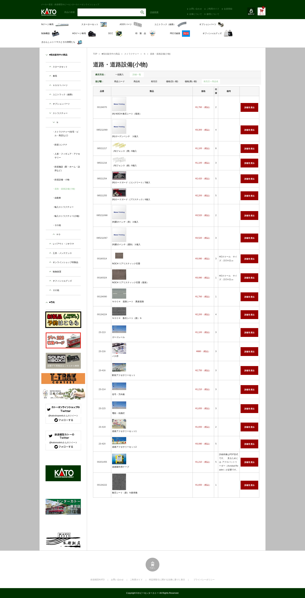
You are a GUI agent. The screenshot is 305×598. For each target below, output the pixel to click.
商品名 (137, 81)
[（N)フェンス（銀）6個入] (119, 161)
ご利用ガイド (213, 9)
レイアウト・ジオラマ (63, 244)
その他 (58, 225)
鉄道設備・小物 (62, 179)
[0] (261, 13)
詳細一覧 (137, 74)
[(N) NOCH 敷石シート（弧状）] (119, 109)
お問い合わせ (195, 9)
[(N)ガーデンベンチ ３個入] (119, 131)
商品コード (119, 81)
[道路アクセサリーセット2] (119, 442)
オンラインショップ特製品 (65, 262)
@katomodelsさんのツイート (63, 442)
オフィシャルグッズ (62, 281)
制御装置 (57, 271)
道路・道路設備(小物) (160, 54)
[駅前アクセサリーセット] (119, 370)
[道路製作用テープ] (119, 462)
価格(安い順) (172, 81)
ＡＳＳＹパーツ (60, 85)
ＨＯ (58, 234)
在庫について (195, 14)
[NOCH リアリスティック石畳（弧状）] (119, 277)
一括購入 (119, 74)
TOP (95, 54)
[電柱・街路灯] (119, 408)
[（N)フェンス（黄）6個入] (119, 146)
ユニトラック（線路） (63, 94)
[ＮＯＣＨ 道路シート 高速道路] (119, 297)
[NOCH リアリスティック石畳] (119, 259)
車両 (55, 76)
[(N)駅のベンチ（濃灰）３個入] (119, 239)
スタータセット (60, 67)
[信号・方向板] (119, 389)
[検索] (142, 12)
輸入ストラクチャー (64, 207)
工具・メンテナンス (62, 253)
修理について (213, 14)
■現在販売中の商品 (111, 54)
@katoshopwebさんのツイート (63, 415)
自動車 (58, 198)
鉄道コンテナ (61, 144)
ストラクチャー (131, 54)
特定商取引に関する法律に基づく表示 (167, 579)
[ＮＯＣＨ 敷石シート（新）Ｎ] (119, 313)
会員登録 (228, 9)
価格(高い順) (191, 81)
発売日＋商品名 (211, 81)
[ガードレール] (119, 332)
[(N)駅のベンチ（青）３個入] (119, 217)
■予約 (52, 302)
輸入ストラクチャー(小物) (67, 216)
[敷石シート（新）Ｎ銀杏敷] (119, 488)
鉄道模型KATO (97, 579)
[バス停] (119, 351)
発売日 (154, 81)
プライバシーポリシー (204, 579)
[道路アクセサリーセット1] (119, 426)
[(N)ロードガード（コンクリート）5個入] (119, 178)
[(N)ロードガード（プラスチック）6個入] (119, 194)
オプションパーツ (61, 104)
